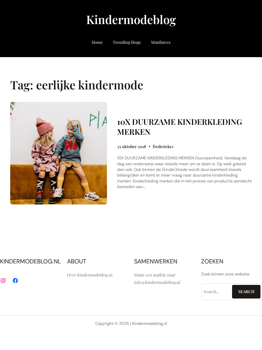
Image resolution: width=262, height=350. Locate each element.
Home (97, 42)
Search (246, 291)
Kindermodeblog (131, 19)
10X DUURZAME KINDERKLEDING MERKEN (179, 127)
